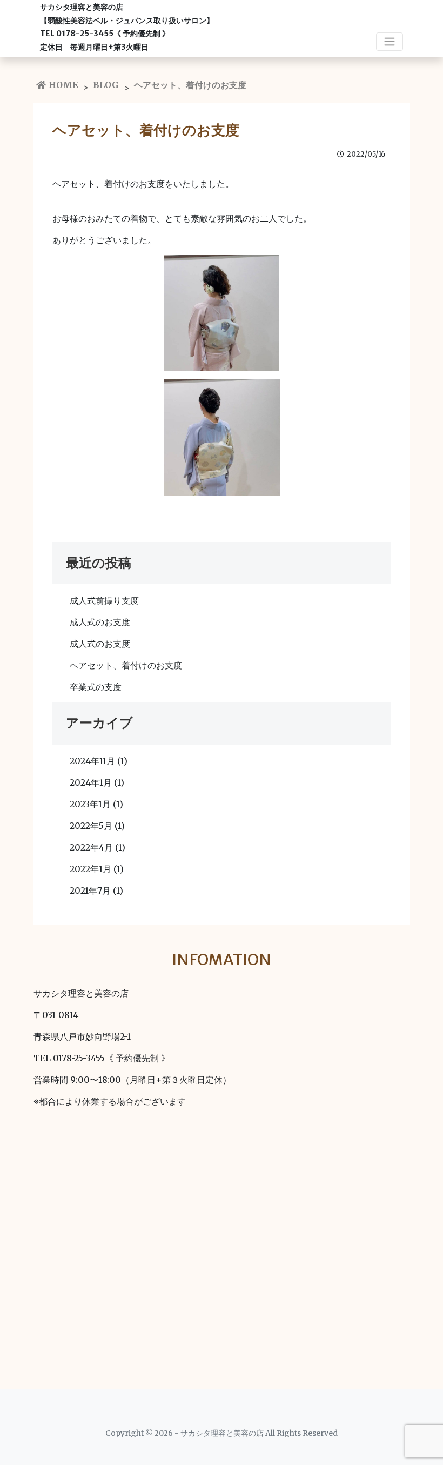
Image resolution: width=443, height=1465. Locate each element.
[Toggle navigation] (389, 41)
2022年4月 (91, 847)
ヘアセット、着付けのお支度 (126, 665)
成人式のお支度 (100, 622)
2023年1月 (90, 804)
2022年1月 (90, 869)
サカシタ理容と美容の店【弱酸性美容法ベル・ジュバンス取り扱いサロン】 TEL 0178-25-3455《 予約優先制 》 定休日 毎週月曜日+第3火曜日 (127, 27)
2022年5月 (91, 825)
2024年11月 (92, 760)
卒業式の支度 (96, 686)
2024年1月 (91, 782)
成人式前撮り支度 (104, 600)
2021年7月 (90, 890)
